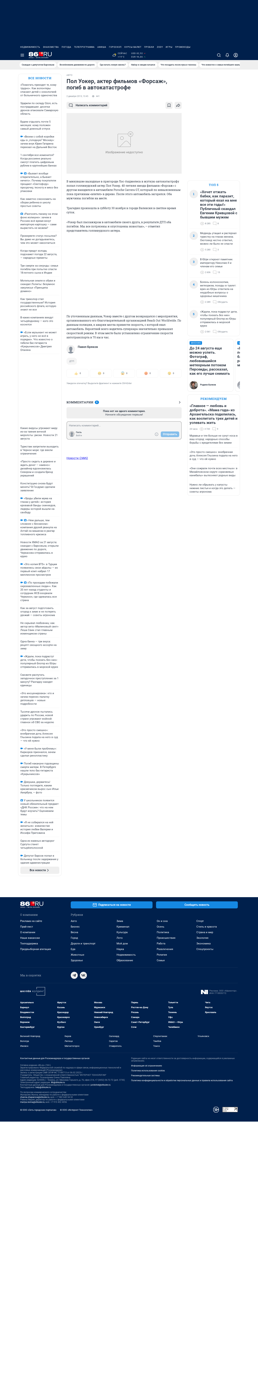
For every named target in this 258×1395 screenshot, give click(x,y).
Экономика (203, 943)
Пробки (149, 47)
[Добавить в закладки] (169, 105)
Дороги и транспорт (83, 943)
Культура (122, 932)
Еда (73, 949)
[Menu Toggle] (22, 55)
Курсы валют (132, 47)
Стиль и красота (206, 926)
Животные (77, 954)
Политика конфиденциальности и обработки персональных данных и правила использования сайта (182, 1080)
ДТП (71, 361)
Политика (163, 932)
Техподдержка (29, 943)
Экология (202, 937)
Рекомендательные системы (145, 1075)
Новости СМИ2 (77, 458)
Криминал (123, 926)
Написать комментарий (91, 105)
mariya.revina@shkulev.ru (32, 1102)
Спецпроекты (204, 949)
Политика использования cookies (148, 1070)
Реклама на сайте (31, 921)
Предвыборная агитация (35, 949)
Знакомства (51, 47)
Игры (169, 47)
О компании (27, 932)
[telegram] (74, 975)
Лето (120, 937)
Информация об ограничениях (146, 1066)
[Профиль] (235, 55)
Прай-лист (26, 926)
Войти (79, 435)
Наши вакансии (30, 937)
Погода (66, 47)
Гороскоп (115, 47)
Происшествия (166, 937)
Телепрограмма (84, 47)
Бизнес (75, 926)
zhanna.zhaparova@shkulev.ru (34, 1097)
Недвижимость (30, 47)
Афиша (101, 47)
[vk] (83, 975)
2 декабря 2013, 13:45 (77, 96)
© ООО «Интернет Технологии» (76, 1110)
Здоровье (77, 960)
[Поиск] (219, 55)
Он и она (162, 921)
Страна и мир (204, 932)
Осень (160, 926)
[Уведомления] (227, 55)
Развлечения (165, 949)
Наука (120, 949)
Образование (125, 960)
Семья (161, 960)
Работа (161, 943)
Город (74, 937)
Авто (74, 921)
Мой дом (122, 943)
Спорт (200, 921)
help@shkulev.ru (43, 1087)
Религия (162, 954)
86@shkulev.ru (58, 1082)
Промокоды (182, 47)
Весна (74, 932)
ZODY (160, 47)
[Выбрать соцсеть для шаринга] (178, 105)
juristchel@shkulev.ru (101, 1085)
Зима (120, 921)
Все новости (39, 78)
